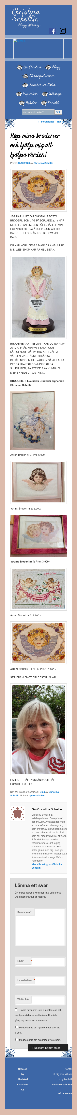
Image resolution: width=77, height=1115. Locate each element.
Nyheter (31, 102)
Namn (24, 961)
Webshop (55, 93)
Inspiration (30, 93)
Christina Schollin (26, 15)
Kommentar (24, 912)
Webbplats (23, 999)
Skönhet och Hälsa (42, 85)
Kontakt (53, 102)
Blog (42, 792)
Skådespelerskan (42, 76)
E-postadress (26, 980)
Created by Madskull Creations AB (22, 1079)
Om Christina (32, 67)
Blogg (56, 67)
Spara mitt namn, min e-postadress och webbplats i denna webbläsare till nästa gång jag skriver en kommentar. (38, 1015)
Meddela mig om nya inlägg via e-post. (40, 1039)
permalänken (37, 795)
